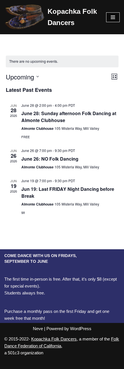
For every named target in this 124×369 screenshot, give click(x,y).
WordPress (80, 328)
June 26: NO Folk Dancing (49, 158)
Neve (38, 328)
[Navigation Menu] (113, 17)
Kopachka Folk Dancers (54, 338)
